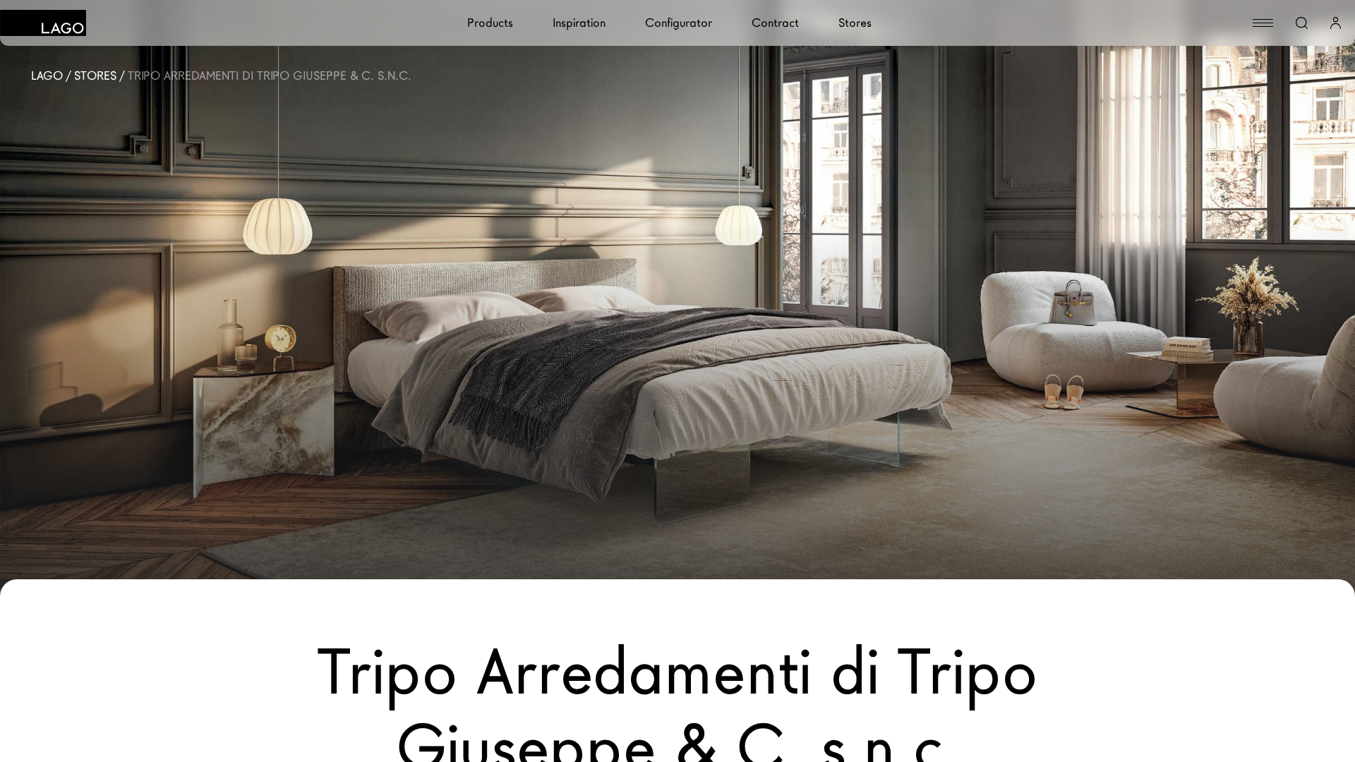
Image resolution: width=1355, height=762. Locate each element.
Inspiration (579, 23)
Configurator (678, 23)
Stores (855, 23)
